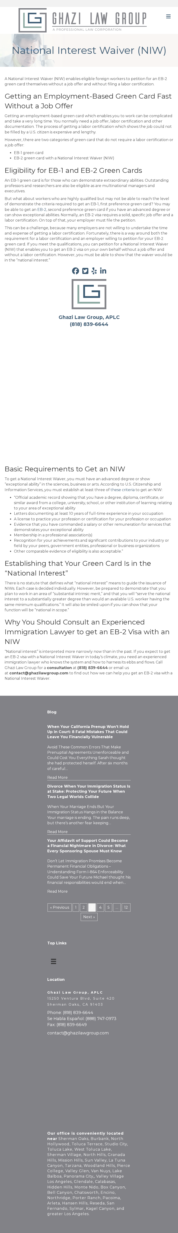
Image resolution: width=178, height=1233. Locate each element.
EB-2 (41, 209)
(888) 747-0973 (101, 1018)
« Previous (59, 907)
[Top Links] (53, 961)
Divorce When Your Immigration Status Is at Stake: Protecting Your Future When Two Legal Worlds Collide (88, 791)
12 (126, 907)
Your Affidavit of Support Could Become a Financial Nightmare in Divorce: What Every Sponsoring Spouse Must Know (87, 845)
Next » (89, 917)
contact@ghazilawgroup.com (78, 1033)
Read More (57, 777)
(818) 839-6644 (78, 1012)
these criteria (123, 490)
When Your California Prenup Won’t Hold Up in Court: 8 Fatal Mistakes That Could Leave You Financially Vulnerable (88, 731)
